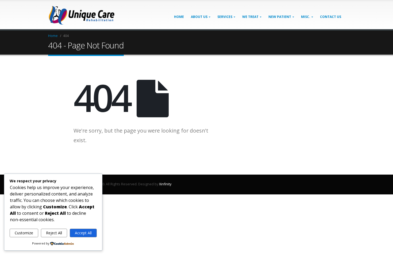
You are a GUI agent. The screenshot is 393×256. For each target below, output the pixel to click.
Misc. (305, 16)
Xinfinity (165, 184)
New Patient (279, 16)
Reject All (54, 232)
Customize (24, 232)
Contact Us (330, 16)
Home (179, 16)
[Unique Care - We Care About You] (81, 15)
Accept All (83, 232)
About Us (199, 16)
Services (224, 16)
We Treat (250, 16)
